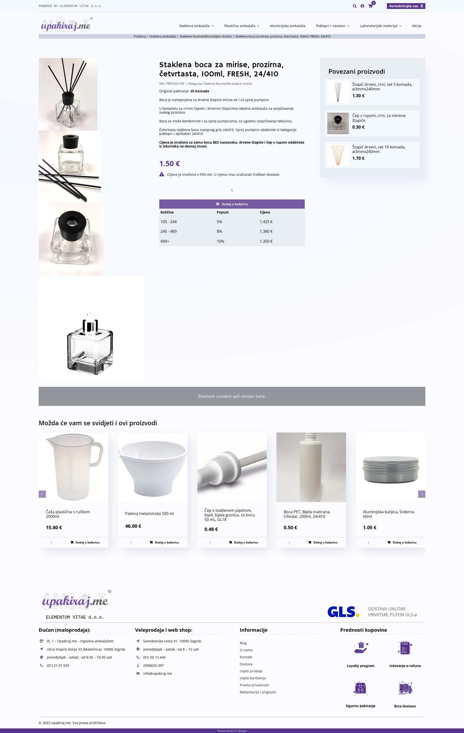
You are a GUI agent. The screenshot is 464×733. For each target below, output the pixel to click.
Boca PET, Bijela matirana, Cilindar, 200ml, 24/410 (307, 514)
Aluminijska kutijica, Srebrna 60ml (388, 514)
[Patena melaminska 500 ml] (153, 435)
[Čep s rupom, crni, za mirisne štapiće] (338, 114)
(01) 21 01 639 (58, 665)
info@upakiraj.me (157, 673)
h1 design (240, 731)
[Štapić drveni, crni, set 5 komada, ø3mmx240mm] (338, 83)
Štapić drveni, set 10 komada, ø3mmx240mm (379, 149)
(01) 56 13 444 (154, 657)
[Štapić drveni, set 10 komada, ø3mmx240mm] (338, 146)
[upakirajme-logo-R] (66, 19)
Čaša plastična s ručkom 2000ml (68, 514)
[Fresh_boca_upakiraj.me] (91, 219)
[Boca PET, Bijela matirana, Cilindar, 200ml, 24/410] (311, 435)
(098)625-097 (153, 665)
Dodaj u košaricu (235, 204)
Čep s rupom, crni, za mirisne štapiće (379, 118)
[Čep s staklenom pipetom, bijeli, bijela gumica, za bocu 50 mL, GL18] (232, 435)
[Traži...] (355, 6)
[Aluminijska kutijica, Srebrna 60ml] (390, 435)
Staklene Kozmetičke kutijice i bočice (227, 83)
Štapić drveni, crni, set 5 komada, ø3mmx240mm (382, 87)
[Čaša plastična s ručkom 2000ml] (73, 435)
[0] (370, 6)
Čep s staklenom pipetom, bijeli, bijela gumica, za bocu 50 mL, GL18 (229, 515)
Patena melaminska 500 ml (149, 513)
